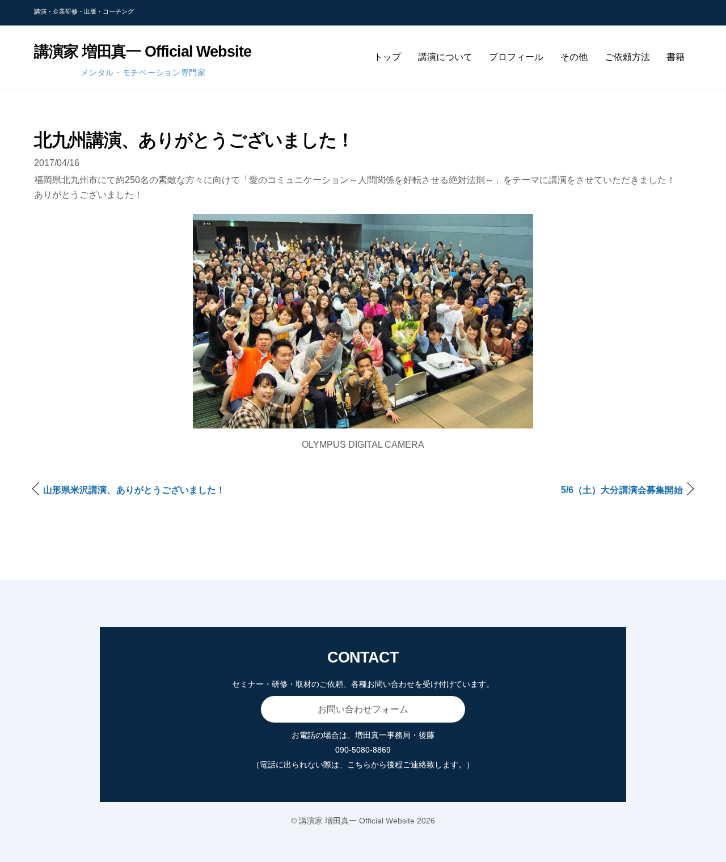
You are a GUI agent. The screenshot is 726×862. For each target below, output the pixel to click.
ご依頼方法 (627, 57)
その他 (574, 57)
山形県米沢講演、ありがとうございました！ (134, 490)
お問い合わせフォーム (363, 709)
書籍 (675, 57)
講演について (445, 57)
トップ (387, 57)
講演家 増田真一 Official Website (357, 820)
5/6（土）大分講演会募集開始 (622, 490)
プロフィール (516, 57)
